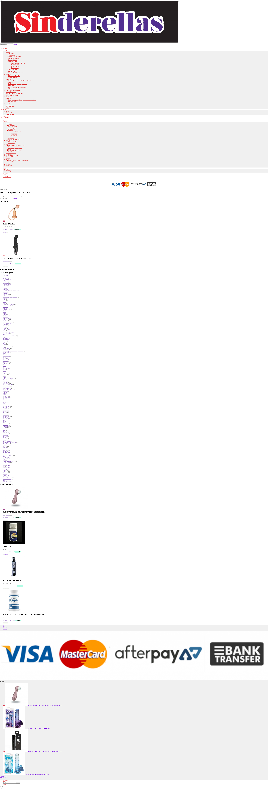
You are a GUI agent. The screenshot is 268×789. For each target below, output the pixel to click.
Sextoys (8, 52)
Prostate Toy (5, 422)
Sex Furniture (6, 433)
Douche (4, 341)
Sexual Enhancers (11, 92)
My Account (6, 116)
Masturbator (5, 382)
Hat (3, 367)
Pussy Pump (5, 425)
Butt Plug (5, 308)
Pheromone (5, 417)
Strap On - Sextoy (7, 452)
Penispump (5, 413)
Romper (4, 428)
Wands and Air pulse (14, 56)
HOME (5, 48)
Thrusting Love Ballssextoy (9, 461)
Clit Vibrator (5, 317)
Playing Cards (6, 418)
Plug (4, 420)
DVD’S (8, 103)
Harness (4, 366)
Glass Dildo (5, 361)
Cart (4, 784)
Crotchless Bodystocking (8, 332)
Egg (4, 347)
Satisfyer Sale (10, 106)
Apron (4, 287)
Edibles (4, 344)
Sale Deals (9, 105)
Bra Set (4, 300)
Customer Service (11, 114)
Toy (4, 464)
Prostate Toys (15, 68)
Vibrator (4, 470)
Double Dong (6, 339)
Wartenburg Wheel (7, 479)
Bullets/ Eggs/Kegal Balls (16, 72)
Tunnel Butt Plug (6, 465)
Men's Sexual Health (7, 384)
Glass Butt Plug (6, 359)
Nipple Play (11, 71)
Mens (4, 387)
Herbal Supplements (7, 368)
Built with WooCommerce (6, 777)
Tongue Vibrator (6, 462)
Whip (4, 480)
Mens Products (12, 61)
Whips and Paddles (14, 76)
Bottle (4, 299)
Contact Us (9, 113)
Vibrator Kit (5, 471)
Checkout (6, 117)
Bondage (8, 74)
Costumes (11, 85)
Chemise (5, 314)
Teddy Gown (6, 457)
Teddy (4, 456)
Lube (4, 376)
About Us (5, 109)
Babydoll (5, 288)
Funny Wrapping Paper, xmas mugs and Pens (22, 100)
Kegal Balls (5, 373)
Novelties (8, 98)
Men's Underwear (7, 386)
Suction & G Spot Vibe (8, 455)
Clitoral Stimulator (7, 318)
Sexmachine (5, 436)
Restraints (5, 427)
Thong (4, 460)
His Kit (4, 369)
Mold (4, 393)
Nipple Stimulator (7, 397)
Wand (4, 476)
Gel (3, 357)
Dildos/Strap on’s (13, 58)
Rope (4, 430)
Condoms (8, 96)
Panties (4, 402)
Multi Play (5, 394)
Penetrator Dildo (6, 406)
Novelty (4, 399)
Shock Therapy (12, 77)
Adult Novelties (6, 276)
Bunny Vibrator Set (7, 305)
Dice (4, 334)
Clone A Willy (12, 101)
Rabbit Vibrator (6, 426)
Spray (4, 448)
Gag (4, 353)
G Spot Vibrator (6, 352)
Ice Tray (4, 371)
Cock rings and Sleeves (18, 63)
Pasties (4, 405)
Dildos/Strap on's (6, 338)
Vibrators (11, 53)
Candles (4, 312)
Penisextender (6, 411)
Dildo (4, 337)
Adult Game (5, 275)
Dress (4, 342)
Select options (6, 588)
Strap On (5, 451)
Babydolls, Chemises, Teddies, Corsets (19, 80)
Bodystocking (6, 295)
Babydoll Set (6, 289)
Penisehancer (6, 410)
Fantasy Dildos (12, 60)
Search (15, 44)
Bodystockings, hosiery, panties (17, 84)
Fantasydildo (5, 349)
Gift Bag (5, 358)
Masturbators (15, 64)
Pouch (4, 421)
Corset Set (5, 325)
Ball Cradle (5, 292)
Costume (5, 327)
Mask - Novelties (6, 379)
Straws (4, 453)
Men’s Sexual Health (12, 95)
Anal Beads (5, 282)
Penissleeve (5, 415)
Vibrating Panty (6, 469)
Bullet (4, 303)
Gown (4, 364)
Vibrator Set (5, 472)
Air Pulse (5, 278)
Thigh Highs (5, 458)
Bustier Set (5, 307)
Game (4, 354)
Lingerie (8, 79)
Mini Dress (5, 391)
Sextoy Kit (5, 438)
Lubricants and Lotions (13, 90)
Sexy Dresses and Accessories (17, 87)
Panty (4, 403)
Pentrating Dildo (6, 416)
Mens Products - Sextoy (8, 389)
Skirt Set (5, 446)
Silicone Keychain (7, 445)
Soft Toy (5, 447)
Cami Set (5, 310)
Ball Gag (5, 293)
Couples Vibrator (6, 329)
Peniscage (5, 408)
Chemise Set (5, 315)
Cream (4, 330)
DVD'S (4, 343)
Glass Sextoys (12, 55)
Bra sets (10, 82)
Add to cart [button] (5, 232)
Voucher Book (6, 475)
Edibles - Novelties (7, 346)
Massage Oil (5, 381)
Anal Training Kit (7, 284)
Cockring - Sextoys (7, 323)
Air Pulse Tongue (7, 279)
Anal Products (12, 69)
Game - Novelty (6, 356)
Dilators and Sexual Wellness (14, 93)
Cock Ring (5, 320)
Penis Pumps (15, 66)
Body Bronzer (6, 294)
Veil (4, 466)
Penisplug (5, 412)
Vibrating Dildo (6, 467)
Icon (4, 372)
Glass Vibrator (6, 363)
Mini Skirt (5, 392)
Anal (4, 280)
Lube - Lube (5, 377)
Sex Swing (5, 435)
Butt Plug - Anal (6, 309)
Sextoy (4, 437)
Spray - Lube (6, 450)
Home (1, 189)
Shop (7, 111)
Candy (4, 313)
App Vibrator (6, 285)
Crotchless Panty (6, 333)
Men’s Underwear (13, 88)
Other (7, 108)
